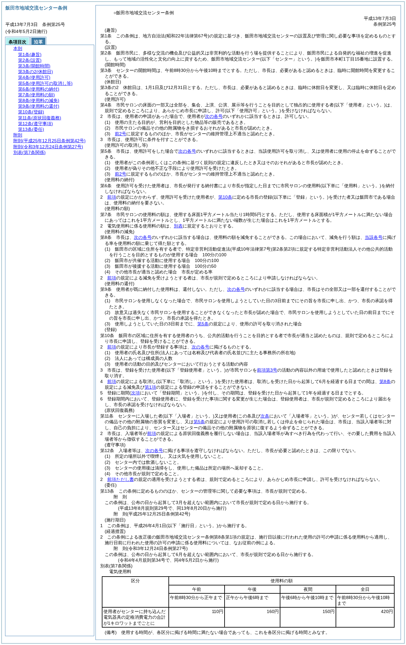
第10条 (225, 197)
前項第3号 (267, 370)
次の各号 (214, 116)
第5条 (203, 323)
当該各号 (374, 237)
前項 (111, 197)
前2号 (120, 133)
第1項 (150, 387)
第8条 (385, 381)
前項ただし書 (120, 479)
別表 (178, 225)
